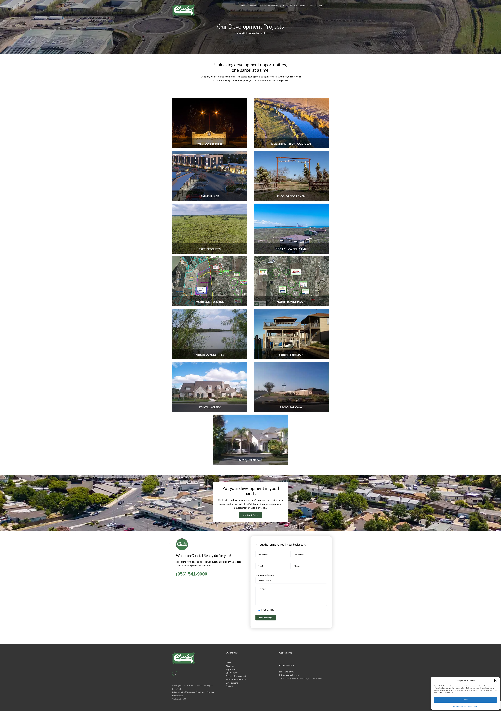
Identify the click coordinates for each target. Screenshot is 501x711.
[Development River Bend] (291, 99)
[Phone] (174, 673)
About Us (230, 666)
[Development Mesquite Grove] (250, 415)
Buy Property (232, 669)
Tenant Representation (236, 679)
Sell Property (231, 673)
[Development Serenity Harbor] (291, 310)
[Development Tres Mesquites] (209, 204)
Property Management (236, 676)
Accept (465, 699)
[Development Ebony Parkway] (291, 363)
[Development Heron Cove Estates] (209, 310)
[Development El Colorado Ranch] (291, 152)
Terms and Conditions (195, 692)
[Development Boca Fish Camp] (291, 204)
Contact (229, 686)
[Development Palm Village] (209, 152)
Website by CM (179, 699)
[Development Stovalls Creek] (209, 363)
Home (228, 662)
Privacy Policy (472, 706)
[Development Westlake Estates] (209, 99)
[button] (495, 680)
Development (232, 683)
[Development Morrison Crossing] (209, 257)
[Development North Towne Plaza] (291, 257)
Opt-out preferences (459, 706)
